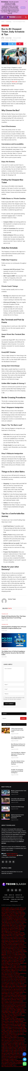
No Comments (6, 40)
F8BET (17, 935)
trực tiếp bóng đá (13, 963)
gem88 (21, 916)
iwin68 (10, 944)
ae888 (3, 1049)
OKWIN (6, 1027)
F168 (12, 912)
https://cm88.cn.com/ (6, 985)
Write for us (14, 901)
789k (3, 922)
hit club (16, 972)
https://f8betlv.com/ (9, 1044)
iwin (2, 919)
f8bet (2, 931)
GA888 (3, 908)
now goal (3, 1041)
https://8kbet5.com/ (11, 929)
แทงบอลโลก (20, 911)
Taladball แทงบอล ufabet (17, 967)
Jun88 (13, 996)
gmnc (18, 916)
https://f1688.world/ (6, 912)
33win (2, 1021)
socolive (24, 982)
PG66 (23, 954)
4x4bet (3, 911)
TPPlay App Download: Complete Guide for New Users (17, 730)
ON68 (16, 928)
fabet (17, 1052)
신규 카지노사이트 (11, 954)
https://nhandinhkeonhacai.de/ (17, 919)
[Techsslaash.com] (14, 17)
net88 (6, 909)
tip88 (18, 1053)
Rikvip (10, 961)
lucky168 (4, 1063)
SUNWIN (12, 941)
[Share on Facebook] (5, 43)
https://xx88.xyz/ (5, 966)
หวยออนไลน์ (7, 947)
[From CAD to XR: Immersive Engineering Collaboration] (5, 800)
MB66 (2, 937)
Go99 (22, 932)
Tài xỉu (7, 980)
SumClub (7, 950)
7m (24, 1041)
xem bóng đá (20, 1033)
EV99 (9, 909)
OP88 (19, 912)
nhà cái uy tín (4, 916)
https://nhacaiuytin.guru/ (6, 1040)
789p (11, 938)
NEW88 (9, 974)
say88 (20, 958)
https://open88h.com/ (15, 932)
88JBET (24, 1025)
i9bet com (12, 977)
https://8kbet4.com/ (18, 999)
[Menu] (2, 17)
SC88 (16, 934)
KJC (25, 1009)
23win (13, 928)
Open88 (17, 974)
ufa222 (20, 970)
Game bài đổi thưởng (20, 979)
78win (21, 969)
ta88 (8, 1053)
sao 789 (12, 950)
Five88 (14, 1050)
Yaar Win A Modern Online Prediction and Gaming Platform (17, 763)
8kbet (21, 951)
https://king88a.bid (9, 943)
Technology (5, 25)
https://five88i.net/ (10, 913)
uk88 (10, 1057)
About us (11, 894)
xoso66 (23, 926)
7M (23, 958)
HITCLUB (8, 988)
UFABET (8, 1009)
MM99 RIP (3, 954)
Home (5, 894)
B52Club (8, 977)
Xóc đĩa (3, 980)
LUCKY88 (3, 1059)
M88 (3, 1011)
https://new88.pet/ (10, 1001)
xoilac (6, 1047)
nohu (18, 966)
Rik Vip (20, 977)
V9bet (2, 961)
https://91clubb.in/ (15, 998)
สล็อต (6, 922)
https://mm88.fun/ (5, 1002)
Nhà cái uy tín (14, 951)
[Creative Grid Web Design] (5, 809)
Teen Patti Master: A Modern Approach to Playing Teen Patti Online (18, 754)
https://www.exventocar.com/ (8, 973)
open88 (7, 925)
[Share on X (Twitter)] (12, 43)
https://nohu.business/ (20, 945)
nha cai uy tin (20, 1041)
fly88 (17, 908)
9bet (7, 1054)
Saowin (16, 947)
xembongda (6, 989)
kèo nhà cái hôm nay (5, 979)
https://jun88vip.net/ (6, 1025)
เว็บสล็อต (7, 911)
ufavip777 (15, 925)
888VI (19, 934)
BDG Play (24, 973)
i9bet (19, 953)
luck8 (24, 1006)
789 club (11, 940)
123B (13, 1020)
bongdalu (7, 983)
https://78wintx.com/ (17, 1022)
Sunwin (9, 922)
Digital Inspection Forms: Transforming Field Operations (17, 816)
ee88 (23, 1015)
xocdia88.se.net (20, 929)
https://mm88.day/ (12, 1017)
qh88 (10, 986)
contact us (18, 894)
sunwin (16, 912)
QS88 (7, 1008)
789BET (22, 935)
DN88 (2, 1027)
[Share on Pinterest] (19, 43)
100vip (22, 953)
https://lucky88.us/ (14, 1036)
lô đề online (8, 1004)
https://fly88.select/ (10, 1046)
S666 (3, 1050)
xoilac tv (15, 982)
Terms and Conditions (17, 899)
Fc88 (21, 1050)
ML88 (25, 951)
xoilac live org (4, 1034)
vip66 (25, 967)
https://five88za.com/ (12, 1059)
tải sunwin (10, 937)
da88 (2, 1052)
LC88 (18, 1049)
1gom (18, 940)
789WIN (3, 913)
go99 (2, 1020)
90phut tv (14, 1033)
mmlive (22, 937)
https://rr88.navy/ (15, 969)
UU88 (14, 961)
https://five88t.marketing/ (18, 1060)
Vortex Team (8, 37)
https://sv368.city (5, 995)
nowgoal (5, 982)
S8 (14, 960)
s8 (8, 938)
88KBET (20, 1025)
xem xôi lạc (5, 1057)
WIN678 (3, 935)
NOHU (10, 1027)
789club (11, 924)
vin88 (24, 1050)
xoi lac (15, 988)
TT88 (8, 948)
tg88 (20, 1043)
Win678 (3, 1001)
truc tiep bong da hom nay (11, 990)
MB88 (13, 909)
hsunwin (24, 1002)
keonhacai (21, 944)
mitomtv (17, 1001)
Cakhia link (12, 1056)
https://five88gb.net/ (18, 1062)
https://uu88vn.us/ (8, 1014)
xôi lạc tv (16, 1038)
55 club (18, 931)
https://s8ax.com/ (5, 1015)
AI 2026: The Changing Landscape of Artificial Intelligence (17, 771)
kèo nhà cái (18, 915)
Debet (18, 1050)
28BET (21, 1028)
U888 (6, 931)
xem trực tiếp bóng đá (14, 989)
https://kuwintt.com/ (6, 945)
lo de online (14, 1041)
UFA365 (3, 1056)
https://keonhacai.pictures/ (7, 1066)
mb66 (21, 998)
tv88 (9, 957)
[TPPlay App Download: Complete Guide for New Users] (6, 730)
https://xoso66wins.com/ (18, 1008)
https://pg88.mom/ (6, 969)
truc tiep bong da (12, 1034)
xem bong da (16, 1040)
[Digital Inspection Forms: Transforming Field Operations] (5, 817)
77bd (6, 944)
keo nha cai (18, 980)
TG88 (23, 934)
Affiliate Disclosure (8, 897)
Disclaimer (6, 899)
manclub (19, 982)
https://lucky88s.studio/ (6, 1062)
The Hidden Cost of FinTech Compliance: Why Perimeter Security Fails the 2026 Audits (13, 653)
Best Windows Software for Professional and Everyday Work (18, 746)
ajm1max (15, 911)
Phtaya (3, 938)
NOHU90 (4, 953)
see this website (12, 931)
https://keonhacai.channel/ (19, 1005)
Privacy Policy (20, 897)
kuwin (15, 943)
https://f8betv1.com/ (14, 1030)
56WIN (21, 1001)
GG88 (23, 913)
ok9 (2, 1006)
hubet (11, 911)
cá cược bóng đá (16, 964)
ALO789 (14, 1049)
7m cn (18, 924)
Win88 (2, 915)
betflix (24, 957)
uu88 (21, 957)
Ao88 (12, 953)
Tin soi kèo (7, 998)
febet (19, 963)
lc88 (19, 925)
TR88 (7, 935)
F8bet (6, 937)
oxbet (21, 1053)
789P (20, 908)
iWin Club (13, 979)
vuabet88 (11, 1021)
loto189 (7, 1021)
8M (16, 954)
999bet (24, 996)
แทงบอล (10, 1050)
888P (5, 974)
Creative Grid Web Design (17, 806)
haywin (9, 958)
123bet (20, 947)
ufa (2, 958)
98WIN (8, 1006)
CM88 (16, 913)
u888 (9, 916)
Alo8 (6, 938)
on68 (13, 1043)
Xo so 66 (17, 950)
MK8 (22, 963)
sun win (15, 940)
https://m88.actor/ (15, 957)
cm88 (11, 908)
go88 (16, 921)
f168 (11, 966)
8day (16, 996)
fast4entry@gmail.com (12, 853)
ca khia (18, 988)
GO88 (2, 941)
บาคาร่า (14, 935)
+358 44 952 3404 (12, 855)
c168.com (21, 985)
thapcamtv (3, 1053)
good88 (7, 915)
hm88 (22, 941)
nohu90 (20, 1006)
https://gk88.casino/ (17, 993)
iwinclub (3, 977)
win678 (23, 960)
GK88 (20, 1014)
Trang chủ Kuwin (22, 1046)
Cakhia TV (18, 960)
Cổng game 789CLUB (7, 964)
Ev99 (19, 941)
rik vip (14, 908)
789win (15, 938)
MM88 (10, 918)
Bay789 (20, 996)
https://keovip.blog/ (9, 921)
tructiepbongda (21, 1038)
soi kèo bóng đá (9, 926)
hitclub (22, 915)
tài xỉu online (18, 1004)
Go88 (2, 947)
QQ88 (6, 918)
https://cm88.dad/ (5, 932)
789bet (20, 928)
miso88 (10, 993)
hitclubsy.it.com (5, 976)
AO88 (20, 1024)
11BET (11, 988)
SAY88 (15, 937)
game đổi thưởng (14, 1002)
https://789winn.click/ (6, 1022)
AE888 (7, 908)
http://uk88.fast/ (12, 1054)
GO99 (10, 1049)
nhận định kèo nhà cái (6, 928)
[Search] (26, 17)
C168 (13, 934)
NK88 (24, 998)
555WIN (17, 909)
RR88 (25, 986)
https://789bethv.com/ (13, 970)
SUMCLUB (7, 941)
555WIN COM (22, 1027)
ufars (15, 1065)
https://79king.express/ (15, 1015)
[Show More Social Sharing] (25, 43)
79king (8, 951)
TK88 (20, 983)
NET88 (24, 977)
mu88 (19, 926)
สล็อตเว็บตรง (22, 909)
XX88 (20, 913)
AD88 (16, 1046)
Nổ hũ (17, 977)
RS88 (12, 948)
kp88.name (4, 957)
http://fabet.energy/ (20, 1057)
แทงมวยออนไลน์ (18, 1063)
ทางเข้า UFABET (9, 1065)
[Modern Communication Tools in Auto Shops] (5, 792)
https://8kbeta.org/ (5, 1037)
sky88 (14, 1052)
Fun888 (3, 1012)
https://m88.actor (9, 960)
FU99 (12, 999)
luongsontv (20, 938)
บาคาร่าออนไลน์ (15, 1028)
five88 (6, 1052)
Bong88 (7, 961)
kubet (17, 961)
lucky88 (10, 1052)
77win (6, 1028)
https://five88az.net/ (6, 1060)
